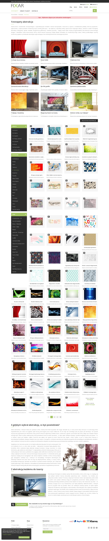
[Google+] (94, 527)
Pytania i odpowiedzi (15, 527)
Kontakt (86, 7)
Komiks (14, 249)
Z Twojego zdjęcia (15, 525)
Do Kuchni (14, 130)
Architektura (15, 159)
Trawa (13, 206)
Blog (71, 7)
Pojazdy (14, 175)
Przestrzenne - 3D (17, 218)
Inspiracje (35, 11)
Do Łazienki (15, 141)
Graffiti (14, 238)
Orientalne (15, 246)
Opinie (75, 7)
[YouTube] (97, 527)
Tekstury (14, 167)
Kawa (13, 192)
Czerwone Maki (16, 241)
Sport (13, 164)
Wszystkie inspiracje (89, 120)
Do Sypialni (15, 136)
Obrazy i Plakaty (25, 11)
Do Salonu (15, 133)
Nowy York (15, 252)
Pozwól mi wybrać (7, 534)
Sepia (13, 266)
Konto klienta (93, 7)
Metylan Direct (30, 525)
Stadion (14, 184)
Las (13, 257)
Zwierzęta (14, 189)
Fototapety (14, 11)
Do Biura (14, 144)
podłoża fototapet (90, 404)
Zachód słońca (16, 209)
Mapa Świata (15, 178)
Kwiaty (14, 161)
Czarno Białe (15, 255)
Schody (14, 187)
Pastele (14, 271)
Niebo (13, 260)
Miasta (14, 229)
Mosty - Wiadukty (16, 224)
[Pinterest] (91, 527)
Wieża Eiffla (15, 235)
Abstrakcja (16, 170)
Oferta (80, 7)
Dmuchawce (15, 181)
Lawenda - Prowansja (17, 232)
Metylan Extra (30, 527)
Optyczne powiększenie (18, 243)
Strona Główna (14, 14)
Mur (13, 195)
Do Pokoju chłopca (17, 150)
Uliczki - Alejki (15, 226)
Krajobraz (14, 173)
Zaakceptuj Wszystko (24, 537)
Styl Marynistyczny (17, 269)
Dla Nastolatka (16, 147)
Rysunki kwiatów (16, 221)
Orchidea (14, 198)
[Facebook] (89, 527)
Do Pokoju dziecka (17, 138)
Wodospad (15, 201)
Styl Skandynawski (17, 263)
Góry (13, 204)
